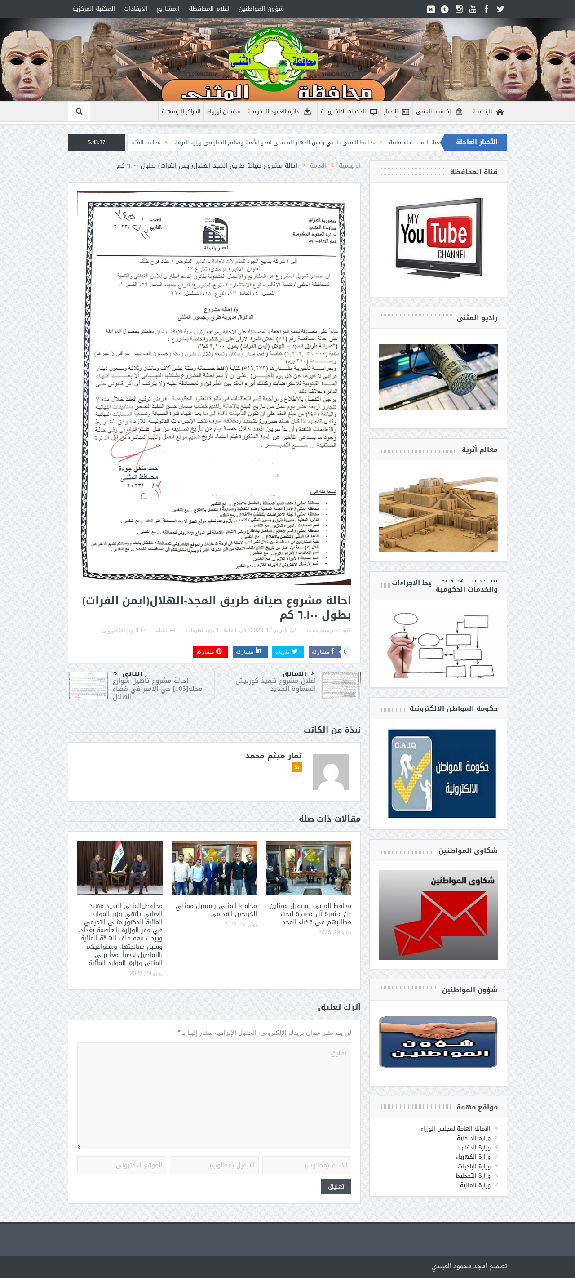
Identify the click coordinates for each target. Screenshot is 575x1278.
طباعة (160, 631)
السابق (294, 673)
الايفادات (135, 9)
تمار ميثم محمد (323, 630)
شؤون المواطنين (261, 9)
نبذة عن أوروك (224, 111)
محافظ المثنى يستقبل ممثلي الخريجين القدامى (216, 910)
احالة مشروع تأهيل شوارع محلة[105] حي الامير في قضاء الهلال (158, 688)
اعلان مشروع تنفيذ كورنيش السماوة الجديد (275, 684)
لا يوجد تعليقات (202, 630)
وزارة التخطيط (473, 1175)
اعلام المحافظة (209, 9)
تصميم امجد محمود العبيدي (469, 1266)
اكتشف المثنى (433, 111)
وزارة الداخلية (474, 1138)
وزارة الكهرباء (473, 1156)
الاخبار (391, 111)
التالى (132, 673)
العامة (229, 630)
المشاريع (168, 9)
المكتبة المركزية (93, 9)
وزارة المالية (475, 1185)
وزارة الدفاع (476, 1147)
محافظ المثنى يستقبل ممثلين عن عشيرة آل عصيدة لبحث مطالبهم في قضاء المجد (310, 914)
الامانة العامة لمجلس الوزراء (455, 1128)
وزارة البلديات (474, 1166)
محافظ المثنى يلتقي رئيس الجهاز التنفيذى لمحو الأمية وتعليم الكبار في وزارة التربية (334, 142)
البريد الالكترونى (120, 631)
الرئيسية (482, 111)
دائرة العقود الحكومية (273, 111)
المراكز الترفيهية (181, 111)
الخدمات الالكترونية (343, 111)
